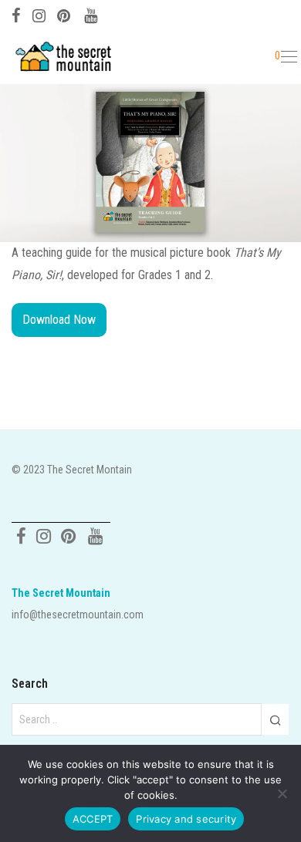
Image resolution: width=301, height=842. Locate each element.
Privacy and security (186, 819)
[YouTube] (92, 14)
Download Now (59, 319)
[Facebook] (16, 14)
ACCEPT (93, 819)
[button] (275, 719)
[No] (281, 793)
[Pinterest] (65, 14)
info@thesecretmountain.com (78, 614)
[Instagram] (39, 14)
